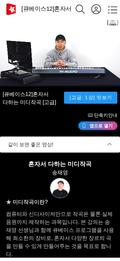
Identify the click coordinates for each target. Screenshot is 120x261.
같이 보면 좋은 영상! (30, 144)
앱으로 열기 (101, 125)
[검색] (83, 9)
